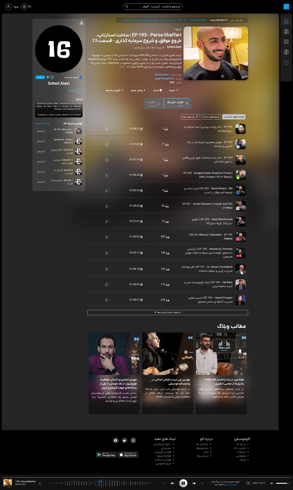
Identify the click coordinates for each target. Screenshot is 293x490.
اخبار (205, 452)
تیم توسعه (202, 448)
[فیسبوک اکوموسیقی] (115, 440)
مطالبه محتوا (164, 456)
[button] (107, 129)
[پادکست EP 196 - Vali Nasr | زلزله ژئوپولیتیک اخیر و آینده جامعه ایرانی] (241, 284)
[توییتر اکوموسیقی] (124, 440)
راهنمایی (241, 456)
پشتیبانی (166, 448)
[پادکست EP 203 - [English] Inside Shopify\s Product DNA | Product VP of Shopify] (241, 175)
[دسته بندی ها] (286, 42)
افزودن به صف (113, 90)
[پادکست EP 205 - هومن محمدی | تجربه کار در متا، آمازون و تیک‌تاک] (241, 144)
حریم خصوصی (163, 463)
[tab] (178, 103)
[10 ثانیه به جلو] (194, 483)
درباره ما (241, 444)
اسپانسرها (202, 456)
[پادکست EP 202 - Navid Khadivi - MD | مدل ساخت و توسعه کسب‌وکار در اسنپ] (241, 190)
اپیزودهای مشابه (211, 116)
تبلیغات (241, 452)
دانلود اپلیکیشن (162, 444)
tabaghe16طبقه (164, 78)
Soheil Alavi (161, 74)
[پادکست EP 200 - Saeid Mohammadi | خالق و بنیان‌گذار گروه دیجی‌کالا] (241, 221)
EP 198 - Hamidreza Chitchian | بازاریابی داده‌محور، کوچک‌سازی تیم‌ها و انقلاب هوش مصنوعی (208, 253)
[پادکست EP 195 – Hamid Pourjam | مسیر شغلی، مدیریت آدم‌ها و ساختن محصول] (241, 299)
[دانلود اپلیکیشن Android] (106, 455)
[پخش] (183, 483)
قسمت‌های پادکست (234, 116)
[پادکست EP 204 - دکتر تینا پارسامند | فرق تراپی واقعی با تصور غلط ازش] (241, 159)
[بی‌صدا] (272, 483)
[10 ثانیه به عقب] (173, 483)
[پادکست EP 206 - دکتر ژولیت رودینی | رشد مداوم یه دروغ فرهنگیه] (241, 128)
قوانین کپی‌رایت (162, 452)
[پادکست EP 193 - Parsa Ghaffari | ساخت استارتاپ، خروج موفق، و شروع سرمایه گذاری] (7, 483)
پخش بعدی (136, 90)
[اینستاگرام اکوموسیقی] (133, 440)
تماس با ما (240, 448)
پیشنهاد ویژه (189, 116)
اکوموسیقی (231, 484)
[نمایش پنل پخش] (40, 483)
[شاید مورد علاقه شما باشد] (286, 58)
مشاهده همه (42, 123)
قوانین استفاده (163, 460)
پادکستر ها (202, 444)
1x (248, 483)
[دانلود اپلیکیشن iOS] (128, 455)
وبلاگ (243, 460)
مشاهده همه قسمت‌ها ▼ (167, 312)
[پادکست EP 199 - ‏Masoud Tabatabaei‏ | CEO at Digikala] (241, 236)
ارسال (156, 90)
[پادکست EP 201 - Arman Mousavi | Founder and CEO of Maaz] (241, 206)
